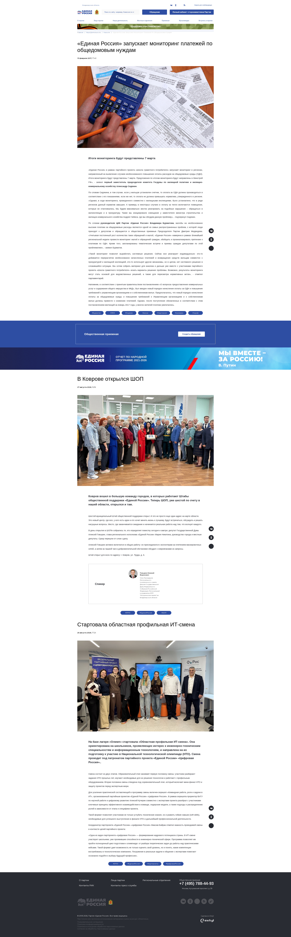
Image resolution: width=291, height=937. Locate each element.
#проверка (179, 313)
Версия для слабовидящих (203, 5)
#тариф (196, 313)
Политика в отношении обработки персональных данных (100, 927)
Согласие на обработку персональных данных (96, 929)
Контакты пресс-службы (124, 885)
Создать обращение (191, 334)
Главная (80, 32)
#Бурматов (96, 313)
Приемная (165, 20)
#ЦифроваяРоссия (173, 864)
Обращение (154, 12)
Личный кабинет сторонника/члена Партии (191, 12)
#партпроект (162, 313)
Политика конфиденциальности (90, 924)
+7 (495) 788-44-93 (196, 883)
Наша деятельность (120, 20)
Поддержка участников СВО (145, 26)
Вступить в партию (206, 20)
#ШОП (164, 613)
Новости (107, 32)
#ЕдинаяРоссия (146, 613)
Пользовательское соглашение (90, 922)
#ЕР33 (127, 613)
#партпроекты (152, 864)
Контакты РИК (86, 885)
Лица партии (98, 20)
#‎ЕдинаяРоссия (134, 864)
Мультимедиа (184, 20)
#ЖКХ (112, 313)
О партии (80, 20)
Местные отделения (144, 20)
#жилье (145, 313)
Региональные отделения (156, 880)
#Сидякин (129, 313)
